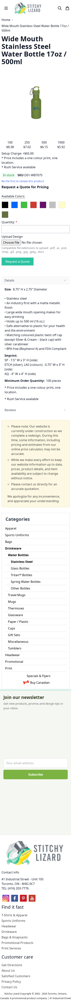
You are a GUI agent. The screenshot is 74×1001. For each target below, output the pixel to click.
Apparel (10, 528)
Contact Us (9, 987)
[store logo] (28, 8)
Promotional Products (17, 943)
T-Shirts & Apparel (14, 915)
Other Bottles (20, 588)
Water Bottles (18, 555)
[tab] (36, 280)
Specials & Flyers (38, 676)
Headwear (12, 655)
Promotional (14, 662)
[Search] (59, 8)
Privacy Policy (11, 981)
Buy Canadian (40, 682)
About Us (8, 970)
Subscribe (35, 774)
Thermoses (16, 608)
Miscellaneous (18, 642)
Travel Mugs (16, 595)
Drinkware (13, 548)
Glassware (15, 615)
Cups (11, 628)
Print (8, 668)
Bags (8, 542)
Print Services (11, 948)
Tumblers (14, 648)
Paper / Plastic (18, 622)
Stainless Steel (22, 562)
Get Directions (12, 965)
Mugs (12, 602)
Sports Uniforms (17, 535)
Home (6, 20)
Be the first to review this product (23, 181)
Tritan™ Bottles (21, 575)
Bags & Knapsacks (15, 937)
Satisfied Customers (16, 976)
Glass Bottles (20, 568)
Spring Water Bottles (26, 582)
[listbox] (36, 209)
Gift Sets (14, 635)
